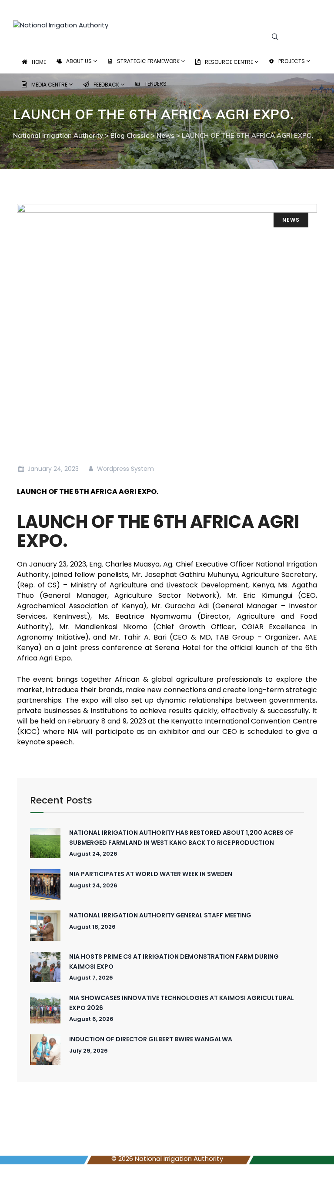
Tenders (155, 83)
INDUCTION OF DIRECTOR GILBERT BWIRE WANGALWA (150, 1039)
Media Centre (50, 84)
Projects (292, 61)
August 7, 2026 (91, 977)
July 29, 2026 (88, 1051)
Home (39, 62)
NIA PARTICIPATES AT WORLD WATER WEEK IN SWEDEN (150, 874)
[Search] (275, 36)
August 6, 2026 (91, 1019)
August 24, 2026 (93, 854)
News (291, 219)
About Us (79, 61)
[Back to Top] (315, 1176)
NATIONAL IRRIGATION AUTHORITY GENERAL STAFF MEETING (160, 915)
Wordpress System (124, 468)
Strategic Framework (149, 61)
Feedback (107, 84)
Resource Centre (229, 62)
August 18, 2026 (92, 927)
